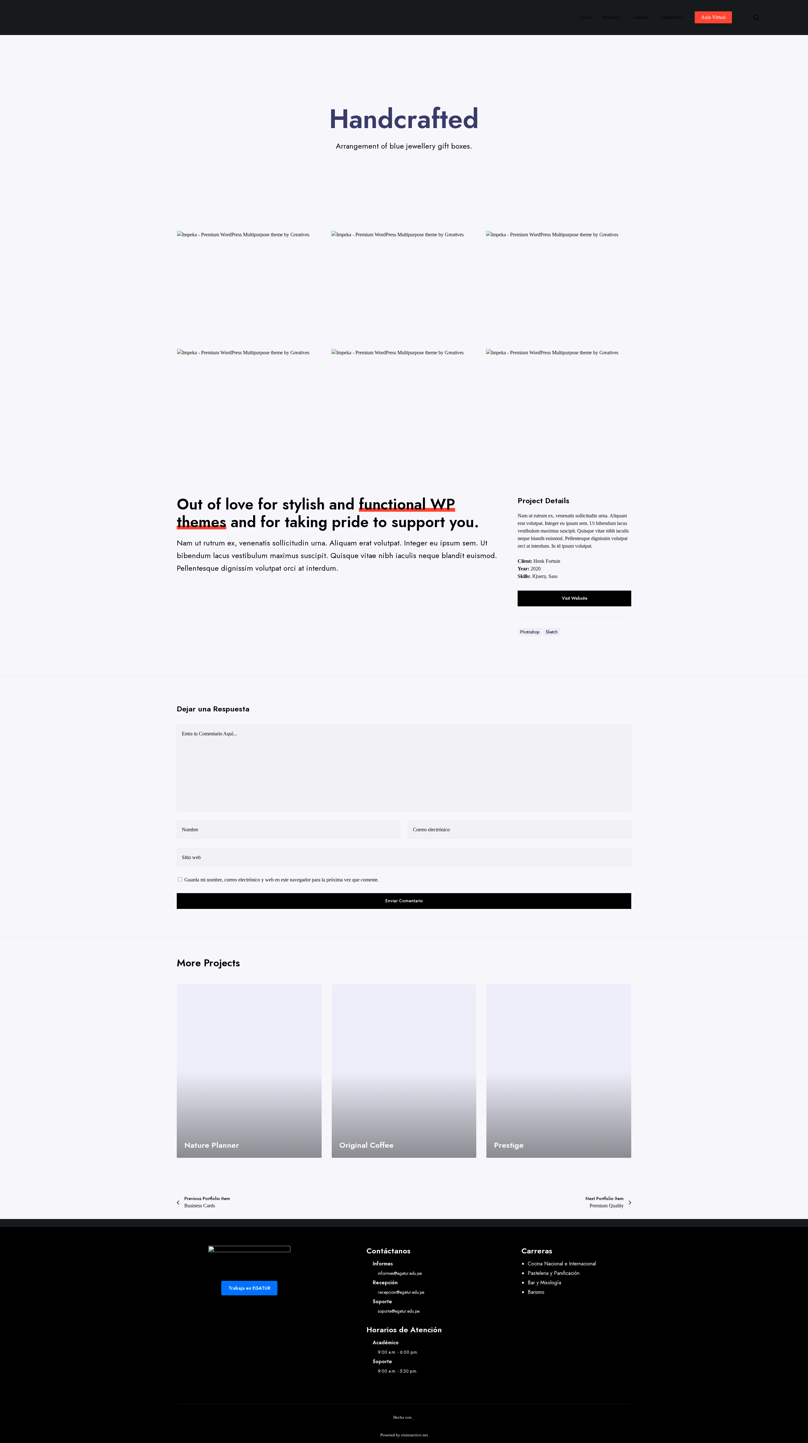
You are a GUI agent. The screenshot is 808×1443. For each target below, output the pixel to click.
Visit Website (574, 598)
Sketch (552, 632)
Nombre (190, 829)
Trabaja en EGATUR (249, 1288)
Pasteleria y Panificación (553, 1273)
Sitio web (191, 857)
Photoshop (529, 632)
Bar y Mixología (544, 1282)
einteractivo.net (414, 1435)
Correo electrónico (431, 829)
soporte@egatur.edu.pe (398, 1311)
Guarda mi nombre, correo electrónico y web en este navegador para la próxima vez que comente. (281, 879)
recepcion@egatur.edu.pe (401, 1292)
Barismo (536, 1292)
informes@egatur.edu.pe (400, 1273)
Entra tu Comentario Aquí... (209, 733)
